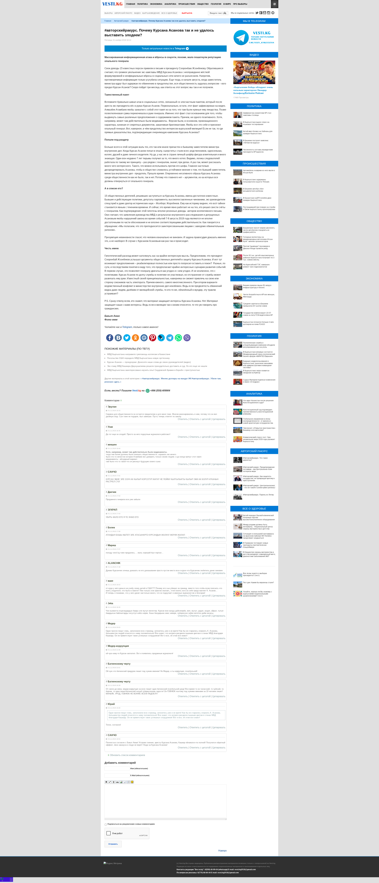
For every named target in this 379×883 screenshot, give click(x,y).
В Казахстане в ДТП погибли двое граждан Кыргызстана (257, 199)
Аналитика (170, 4)
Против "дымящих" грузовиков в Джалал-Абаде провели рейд (256, 247)
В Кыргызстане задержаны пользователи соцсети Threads (256, 181)
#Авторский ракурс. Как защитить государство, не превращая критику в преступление (258, 478)
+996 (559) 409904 (160, 390)
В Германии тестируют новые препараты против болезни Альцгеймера (255, 545)
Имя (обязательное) (139, 768)
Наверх (222, 850)
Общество (203, 4)
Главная (130, 4)
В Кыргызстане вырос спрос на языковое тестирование (256, 123)
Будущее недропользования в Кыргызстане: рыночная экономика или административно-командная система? (258, 364)
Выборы (109, 13)
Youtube (265, 12)
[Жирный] (106, 782)
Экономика (156, 4)
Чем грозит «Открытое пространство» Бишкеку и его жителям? (259, 429)
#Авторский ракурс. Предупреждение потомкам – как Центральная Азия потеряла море (259, 469)
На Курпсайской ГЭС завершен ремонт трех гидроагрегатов (256, 266)
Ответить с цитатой (200, 419)
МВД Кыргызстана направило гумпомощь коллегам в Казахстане (138, 354)
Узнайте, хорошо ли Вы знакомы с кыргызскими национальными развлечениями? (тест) (257, 594)
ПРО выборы (240, 4)
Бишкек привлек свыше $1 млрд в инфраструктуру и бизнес (257, 286)
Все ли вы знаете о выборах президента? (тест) (255, 574)
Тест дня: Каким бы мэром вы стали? (258, 583)
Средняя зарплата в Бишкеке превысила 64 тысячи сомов (255, 305)
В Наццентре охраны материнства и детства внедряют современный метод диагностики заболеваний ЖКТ (259, 554)
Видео (137, 13)
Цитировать (218, 419)
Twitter (257, 12)
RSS (274, 4)
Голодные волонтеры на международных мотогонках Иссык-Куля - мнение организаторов (258, 239)
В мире (227, 4)
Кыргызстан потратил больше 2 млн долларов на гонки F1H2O (258, 323)
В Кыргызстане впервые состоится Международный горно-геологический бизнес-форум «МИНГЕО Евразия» (259, 354)
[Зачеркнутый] (117, 782)
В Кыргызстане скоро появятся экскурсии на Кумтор (256, 372)
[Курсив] (110, 782)
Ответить (183, 419)
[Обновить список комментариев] (121, 400)
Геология (216, 4)
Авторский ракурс (123, 13)
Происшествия (186, 4)
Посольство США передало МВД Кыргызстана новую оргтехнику (138, 358)
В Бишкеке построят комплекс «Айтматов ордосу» (255, 141)
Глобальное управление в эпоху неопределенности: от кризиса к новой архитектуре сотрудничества (258, 421)
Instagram (269, 12)
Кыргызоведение (151, 13)
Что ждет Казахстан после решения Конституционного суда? (258, 402)
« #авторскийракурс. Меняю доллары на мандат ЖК (165, 378)
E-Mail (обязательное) (139, 775)
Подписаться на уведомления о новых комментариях (131, 824)
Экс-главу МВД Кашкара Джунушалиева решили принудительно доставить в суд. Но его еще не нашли (157, 366)
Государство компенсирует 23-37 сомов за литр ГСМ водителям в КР (258, 314)
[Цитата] (124, 782)
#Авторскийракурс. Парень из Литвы (258, 495)
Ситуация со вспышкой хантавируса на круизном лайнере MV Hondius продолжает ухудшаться (258, 536)
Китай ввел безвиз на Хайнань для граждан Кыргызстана (257, 132)
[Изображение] (121, 782)
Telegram (273, 12)
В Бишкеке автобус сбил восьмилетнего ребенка (253, 190)
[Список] (128, 782)
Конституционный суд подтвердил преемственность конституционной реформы (258, 412)
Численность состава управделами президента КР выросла (258, 151)
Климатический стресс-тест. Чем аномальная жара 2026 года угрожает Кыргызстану (259, 439)
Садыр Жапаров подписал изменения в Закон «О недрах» (259, 381)
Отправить (113, 844)
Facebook (261, 12)
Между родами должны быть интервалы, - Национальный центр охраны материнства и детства (258, 527)
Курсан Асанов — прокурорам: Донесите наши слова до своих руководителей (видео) (149, 362)
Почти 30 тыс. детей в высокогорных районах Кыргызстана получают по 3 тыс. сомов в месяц (258, 257)
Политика (142, 4)
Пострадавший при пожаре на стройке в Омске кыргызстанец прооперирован (259, 208)
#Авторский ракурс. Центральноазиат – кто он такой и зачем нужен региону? (259, 487)
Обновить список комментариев (127, 755)
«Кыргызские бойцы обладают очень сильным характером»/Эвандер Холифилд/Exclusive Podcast (253, 90)
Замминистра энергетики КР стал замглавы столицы (257, 114)
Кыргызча (187, 13)
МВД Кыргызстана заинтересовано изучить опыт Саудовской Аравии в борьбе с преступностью (153, 370)
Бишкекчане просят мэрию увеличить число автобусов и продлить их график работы (259, 230)
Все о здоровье (169, 13)
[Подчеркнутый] (113, 782)
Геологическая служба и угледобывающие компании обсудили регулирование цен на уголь (259, 345)
